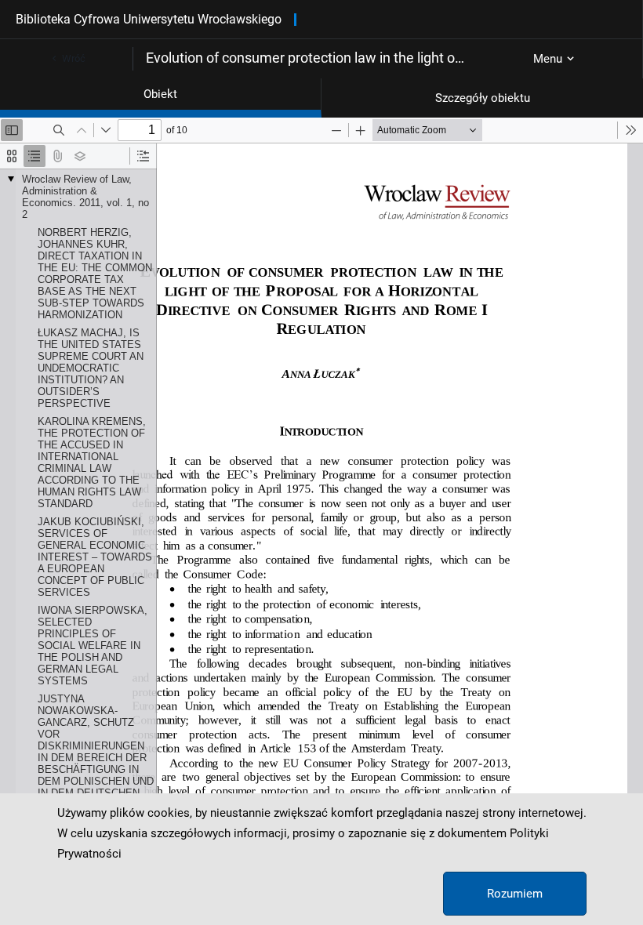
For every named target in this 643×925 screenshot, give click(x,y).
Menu (547, 59)
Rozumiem (515, 894)
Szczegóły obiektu (482, 98)
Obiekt (160, 94)
